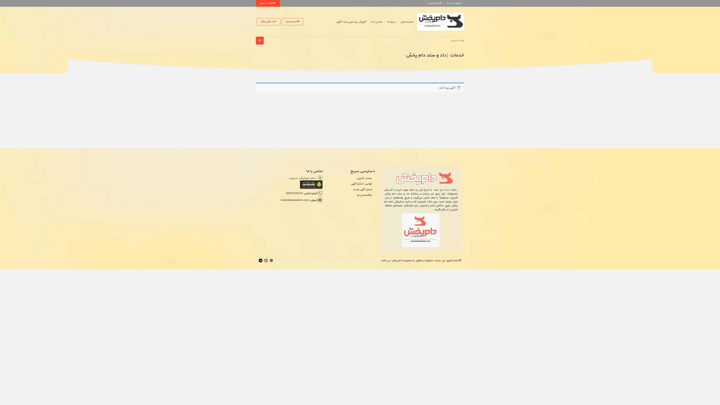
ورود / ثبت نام (453, 3)
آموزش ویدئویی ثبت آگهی (351, 22)
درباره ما (391, 22)
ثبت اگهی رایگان (267, 21)
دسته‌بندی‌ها (291, 21)
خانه (462, 40)
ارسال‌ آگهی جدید (362, 189)
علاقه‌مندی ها (434, 3)
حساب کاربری (364, 178)
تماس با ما (376, 22)
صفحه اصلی (406, 22)
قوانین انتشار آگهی (361, 184)
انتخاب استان (267, 3)
